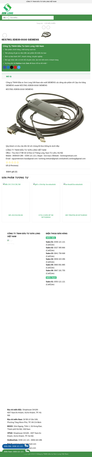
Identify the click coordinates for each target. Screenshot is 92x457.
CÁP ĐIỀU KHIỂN (50, 23)
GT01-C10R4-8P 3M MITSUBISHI (46, 216)
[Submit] (88, 17)
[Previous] (1, 203)
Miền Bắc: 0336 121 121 (13, 446)
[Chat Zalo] (27, 446)
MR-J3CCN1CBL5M (16, 215)
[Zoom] (4, 35)
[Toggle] (4, 76)
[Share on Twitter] (8, 67)
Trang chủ (40, 23)
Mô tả (8, 76)
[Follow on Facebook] (58, 1)
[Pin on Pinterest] (15, 67)
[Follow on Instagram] (60, 1)
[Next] (90, 203)
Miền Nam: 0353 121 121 (14, 452)
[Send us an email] (64, 1)
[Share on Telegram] (18, 67)
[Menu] (89, 9)
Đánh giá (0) (11, 172)
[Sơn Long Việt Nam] (13, 9)
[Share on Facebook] (4, 67)
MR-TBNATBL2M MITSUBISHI (76, 215)
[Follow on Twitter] (62, 1)
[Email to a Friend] (11, 67)
